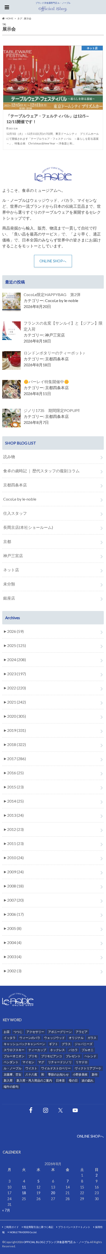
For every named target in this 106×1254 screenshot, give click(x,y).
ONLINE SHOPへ (52, 261)
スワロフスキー (14, 1050)
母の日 (73, 1080)
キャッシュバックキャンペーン (24, 1044)
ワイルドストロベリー (56, 1068)
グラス (66, 1044)
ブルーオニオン (14, 1056)
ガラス (92, 1038)
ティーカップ (37, 1050)
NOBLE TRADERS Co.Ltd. (23, 1232)
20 (53, 1193)
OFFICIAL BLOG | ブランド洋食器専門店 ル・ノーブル (56, 1242)
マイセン (28, 1062)
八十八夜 (31, 1074)
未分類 (9, 583)
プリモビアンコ (51, 1056)
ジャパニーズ (83, 1044)
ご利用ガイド (11, 1226)
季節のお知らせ (58, 1074)
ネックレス (57, 1050)
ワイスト (31, 1068)
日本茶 (60, 1080)
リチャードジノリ (60, 1062)
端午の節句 (11, 1086)
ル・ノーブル (12, 1068)
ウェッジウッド (54, 1038)
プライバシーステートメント (74, 1226)
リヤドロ (82, 1062)
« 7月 (6, 1210)
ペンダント (11, 1062)
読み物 (9, 456)
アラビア (82, 1032)
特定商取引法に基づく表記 (38, 1226)
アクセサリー (35, 1032)
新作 (95, 1074)
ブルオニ (87, 1050)
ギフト (53, 1044)
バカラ (73, 1050)
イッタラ (10, 1038)
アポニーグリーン (60, 1032)
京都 (7, 541)
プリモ (32, 1056)
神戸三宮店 (13, 555)
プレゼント (73, 1056)
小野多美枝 (80, 1074)
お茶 (7, 1032)
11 (24, 1187)
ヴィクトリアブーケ (88, 1068)
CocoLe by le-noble (19, 499)
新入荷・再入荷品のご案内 (34, 1080)
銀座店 (9, 598)
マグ (41, 1062)
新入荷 (8, 1080)
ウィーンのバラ (29, 1038)
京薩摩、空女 (12, 1074)
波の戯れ (87, 1080)
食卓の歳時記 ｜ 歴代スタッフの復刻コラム (41, 470)
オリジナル (76, 1038)
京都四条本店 (15, 484)
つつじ (18, 1032)
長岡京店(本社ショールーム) (28, 527)
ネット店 (11, 569)
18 (24, 1193)
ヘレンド (90, 1056)
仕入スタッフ (15, 513)
